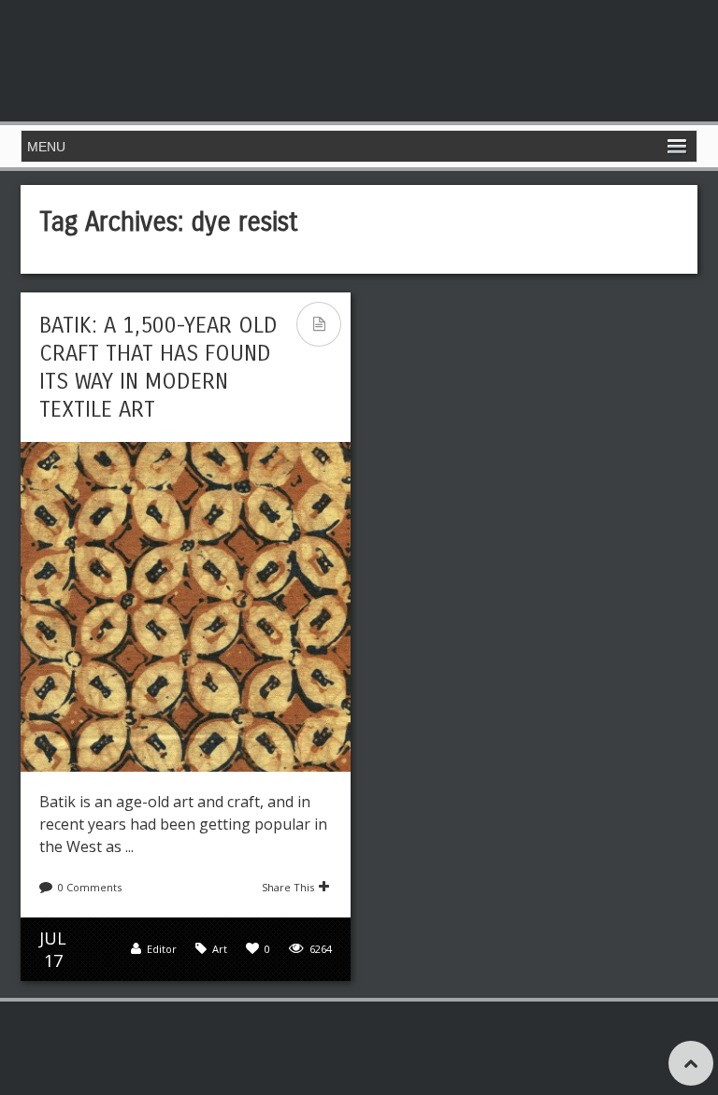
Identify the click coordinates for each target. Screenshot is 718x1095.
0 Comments (90, 887)
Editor (162, 949)
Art (219, 949)
